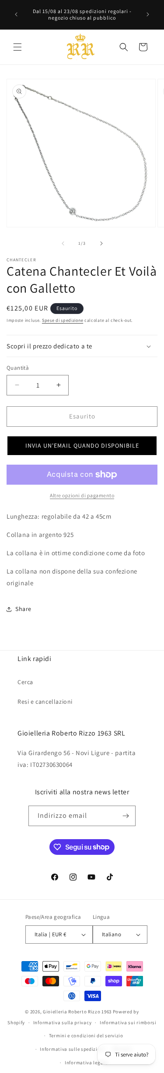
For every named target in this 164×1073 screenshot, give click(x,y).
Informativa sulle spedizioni (72, 1049)
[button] (17, 47)
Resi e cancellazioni (45, 701)
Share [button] (23, 609)
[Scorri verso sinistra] (63, 243)
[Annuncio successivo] (147, 14)
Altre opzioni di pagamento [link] (82, 495)
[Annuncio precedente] (16, 14)
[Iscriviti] (125, 816)
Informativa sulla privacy (62, 1022)
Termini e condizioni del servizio (86, 1036)
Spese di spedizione (62, 320)
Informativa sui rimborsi (128, 1022)
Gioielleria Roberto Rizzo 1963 (77, 1012)
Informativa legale (86, 1063)
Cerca (25, 682)
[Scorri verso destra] (101, 243)
